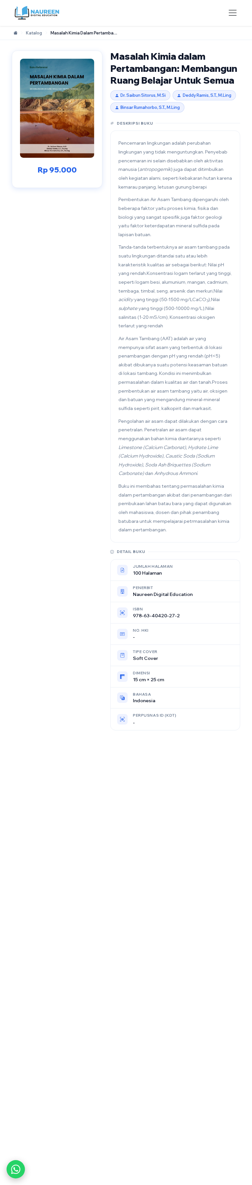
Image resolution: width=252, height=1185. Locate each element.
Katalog (34, 32)
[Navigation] (232, 13)
